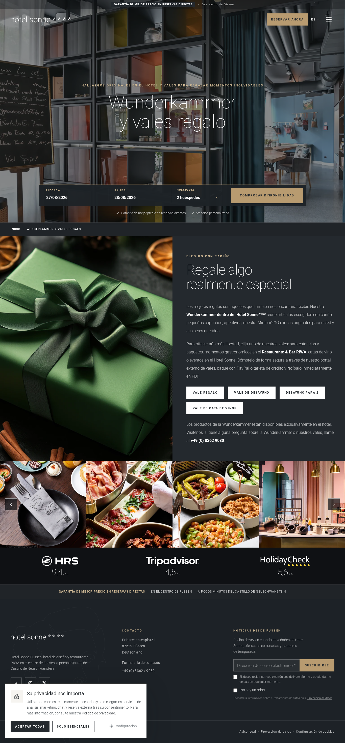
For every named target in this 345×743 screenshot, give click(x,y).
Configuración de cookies (315, 731)
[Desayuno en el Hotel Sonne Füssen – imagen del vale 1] (43, 504)
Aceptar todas (30, 726)
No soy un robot (252, 690)
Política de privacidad (98, 713)
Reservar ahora (287, 19)
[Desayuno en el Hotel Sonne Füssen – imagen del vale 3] (216, 504)
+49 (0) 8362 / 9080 (138, 671)
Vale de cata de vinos (215, 408)
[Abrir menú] (328, 19)
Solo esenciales (73, 726)
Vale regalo (205, 392)
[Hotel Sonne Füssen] (41, 19)
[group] (172, 504)
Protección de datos (319, 698)
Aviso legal (247, 731)
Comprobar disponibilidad (267, 195)
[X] (44, 683)
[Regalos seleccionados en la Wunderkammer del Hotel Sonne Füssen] (86, 348)
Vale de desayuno (251, 392)
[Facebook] (16, 683)
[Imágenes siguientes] (334, 504)
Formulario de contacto (141, 663)
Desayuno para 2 (302, 392)
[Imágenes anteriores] (11, 504)
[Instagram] (30, 683)
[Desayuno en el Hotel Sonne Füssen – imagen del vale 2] (129, 504)
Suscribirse (317, 665)
